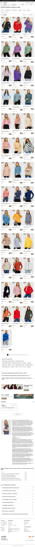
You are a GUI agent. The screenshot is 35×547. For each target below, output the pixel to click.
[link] (9, 406)
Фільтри (24, 14)
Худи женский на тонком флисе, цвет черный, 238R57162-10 (10, 473)
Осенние (24, 366)
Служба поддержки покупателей (28, 531)
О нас (9, 527)
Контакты (25, 528)
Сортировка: (30, 14)
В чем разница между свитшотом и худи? (10, 487)
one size (25, 231)
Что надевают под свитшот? (8, 505)
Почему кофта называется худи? (9, 496)
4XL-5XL (28, 159)
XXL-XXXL (25, 278)
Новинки (23, 4)
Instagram (3, 528)
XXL (6, 38)
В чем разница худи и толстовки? (9, 490)
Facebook (3, 527)
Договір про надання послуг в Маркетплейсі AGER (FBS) (14, 529)
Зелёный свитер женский (6, 366)
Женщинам (5, 4)
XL (4, 38)
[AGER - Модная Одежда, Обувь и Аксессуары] (5, 2)
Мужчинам (14, 4)
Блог (8, 532)
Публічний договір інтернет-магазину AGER (14, 528)
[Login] (28, 2)
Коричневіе (28, 366)
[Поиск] (32, 2)
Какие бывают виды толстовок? (8, 508)
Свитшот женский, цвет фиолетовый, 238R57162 (8, 476)
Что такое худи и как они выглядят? (9, 499)
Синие (20, 366)
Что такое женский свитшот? (8, 502)
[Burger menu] (1, 2)
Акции (31, 4)
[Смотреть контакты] (26, 2)
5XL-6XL (31, 159)
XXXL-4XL (25, 159)
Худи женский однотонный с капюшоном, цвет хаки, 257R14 (10, 478)
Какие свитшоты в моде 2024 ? (8, 511)
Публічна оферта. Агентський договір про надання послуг (13, 531)
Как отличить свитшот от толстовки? (9, 493)
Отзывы (9, 526)
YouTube (3, 530)
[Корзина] (30, 2)
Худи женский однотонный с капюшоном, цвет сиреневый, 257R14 (11, 479)
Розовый (16, 366)
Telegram (3, 529)
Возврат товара (26, 529)
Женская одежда (5, 5)
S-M (2, 110)
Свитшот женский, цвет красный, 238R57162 (8, 475)
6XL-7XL (28, 278)
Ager (1, 5)
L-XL (2, 183)
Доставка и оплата (26, 530)
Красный (12, 366)
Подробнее (26, 390)
